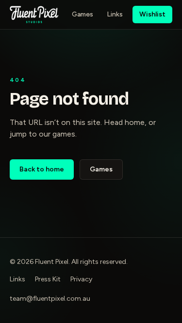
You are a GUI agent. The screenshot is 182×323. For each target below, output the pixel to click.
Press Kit (48, 279)
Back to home (41, 169)
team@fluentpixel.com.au (50, 298)
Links (115, 14)
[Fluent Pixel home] (34, 14)
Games (82, 14)
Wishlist (152, 14)
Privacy (81, 279)
